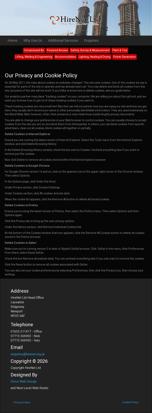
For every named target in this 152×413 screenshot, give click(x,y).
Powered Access (57, 50)
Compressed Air (34, 50)
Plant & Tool (119, 50)
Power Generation (124, 56)
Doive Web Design (24, 381)
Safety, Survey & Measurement (90, 50)
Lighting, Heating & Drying (94, 56)
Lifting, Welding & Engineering (33, 56)
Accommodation (65, 56)
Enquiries (91, 40)
